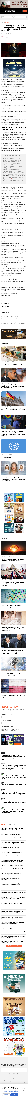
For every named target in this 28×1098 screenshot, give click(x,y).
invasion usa (15, 40)
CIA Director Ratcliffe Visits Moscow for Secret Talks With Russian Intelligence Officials (12, 843)
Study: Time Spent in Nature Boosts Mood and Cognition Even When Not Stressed (11, 874)
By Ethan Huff (3, 33)
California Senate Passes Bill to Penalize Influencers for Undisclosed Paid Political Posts (13, 937)
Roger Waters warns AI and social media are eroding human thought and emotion (12, 918)
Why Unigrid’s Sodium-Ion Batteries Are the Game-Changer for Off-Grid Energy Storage (12, 829)
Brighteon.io (16, 172)
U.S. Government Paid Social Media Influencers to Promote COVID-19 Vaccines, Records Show (12, 834)
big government (11, 316)
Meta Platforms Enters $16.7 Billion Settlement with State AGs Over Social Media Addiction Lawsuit (13, 898)
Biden (3, 316)
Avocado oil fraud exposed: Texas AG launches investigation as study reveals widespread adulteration (13, 856)
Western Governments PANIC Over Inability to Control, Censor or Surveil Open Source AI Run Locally (13, 777)
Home (2, 22)
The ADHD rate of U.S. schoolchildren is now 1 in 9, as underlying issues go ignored (13, 363)
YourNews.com (5, 300)
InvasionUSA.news (5, 295)
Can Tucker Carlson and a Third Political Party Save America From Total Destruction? (13, 785)
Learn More (6, 1094)
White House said (16, 150)
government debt (12, 318)
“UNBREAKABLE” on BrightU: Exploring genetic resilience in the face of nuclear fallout (11, 888)
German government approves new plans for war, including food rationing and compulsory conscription (13, 409)
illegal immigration (6, 40)
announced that (5, 81)
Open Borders (23, 40)
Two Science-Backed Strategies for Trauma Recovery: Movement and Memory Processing (13, 923)
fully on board (20, 119)
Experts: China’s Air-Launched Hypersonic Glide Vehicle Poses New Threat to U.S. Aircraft (13, 932)
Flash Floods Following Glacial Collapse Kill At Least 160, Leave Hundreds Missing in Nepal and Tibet (12, 851)
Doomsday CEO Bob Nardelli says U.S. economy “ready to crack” (11, 674)
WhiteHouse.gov (5, 306)
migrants (19, 40)
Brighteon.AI (7, 175)
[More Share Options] (9, 37)
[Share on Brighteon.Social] (2, 37)
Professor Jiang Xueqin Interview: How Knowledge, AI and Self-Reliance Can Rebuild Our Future (13, 802)
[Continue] (25, 1070)
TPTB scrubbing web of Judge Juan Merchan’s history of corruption (11, 606)
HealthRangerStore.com (15, 179)
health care (20, 318)
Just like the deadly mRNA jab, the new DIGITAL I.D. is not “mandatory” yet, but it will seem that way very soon (13, 479)
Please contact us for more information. (9, 730)
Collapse (7, 22)
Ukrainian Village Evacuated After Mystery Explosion (12, 865)
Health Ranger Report (7, 750)
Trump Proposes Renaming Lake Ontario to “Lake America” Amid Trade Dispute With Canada (12, 838)
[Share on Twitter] (7, 37)
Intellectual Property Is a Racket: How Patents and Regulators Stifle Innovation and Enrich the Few (12, 903)
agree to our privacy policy (11, 1091)
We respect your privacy (14, 1073)
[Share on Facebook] (5, 37)
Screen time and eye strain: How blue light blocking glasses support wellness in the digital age (12, 883)
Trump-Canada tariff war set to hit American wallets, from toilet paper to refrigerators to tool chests (12, 861)
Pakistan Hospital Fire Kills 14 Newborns (10, 847)
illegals (11, 40)
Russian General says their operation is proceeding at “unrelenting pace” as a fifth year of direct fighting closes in (12, 913)
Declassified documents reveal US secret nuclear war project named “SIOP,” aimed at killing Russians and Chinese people (12, 559)
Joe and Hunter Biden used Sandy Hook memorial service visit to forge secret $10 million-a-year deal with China (12, 652)
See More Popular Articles (14, 945)
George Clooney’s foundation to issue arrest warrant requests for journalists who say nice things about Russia (13, 386)
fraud (3, 318)
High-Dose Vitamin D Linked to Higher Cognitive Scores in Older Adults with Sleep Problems (13, 869)
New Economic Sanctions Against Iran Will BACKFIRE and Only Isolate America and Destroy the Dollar (12, 811)
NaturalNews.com (5, 303)
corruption (19, 316)
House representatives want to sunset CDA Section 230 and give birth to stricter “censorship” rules (12, 629)
